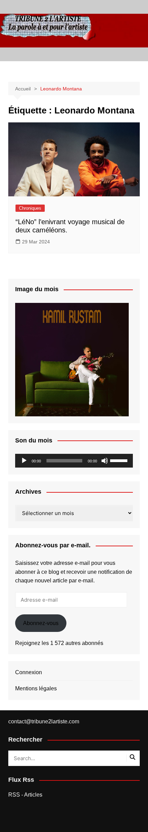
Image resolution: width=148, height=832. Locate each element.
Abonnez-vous (41, 623)
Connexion (28, 672)
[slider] (119, 460)
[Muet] (104, 460)
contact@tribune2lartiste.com (43, 721)
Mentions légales (36, 688)
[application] (74, 461)
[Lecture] (24, 460)
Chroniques (30, 208)
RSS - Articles (25, 795)
